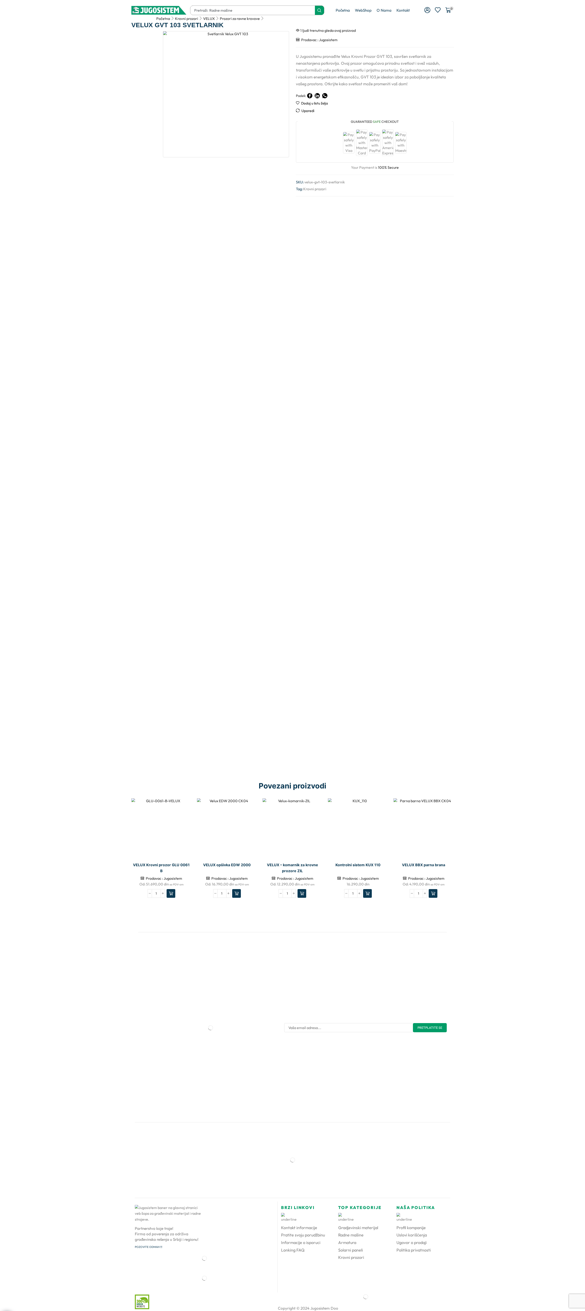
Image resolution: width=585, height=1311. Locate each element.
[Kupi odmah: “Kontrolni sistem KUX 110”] (367, 893)
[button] (427, 10)
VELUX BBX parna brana (423, 865)
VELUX (209, 18)
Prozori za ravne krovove (240, 18)
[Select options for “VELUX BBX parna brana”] (433, 893)
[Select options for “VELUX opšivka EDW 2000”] (236, 893)
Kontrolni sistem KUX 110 (357, 865)
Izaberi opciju (183, 828)
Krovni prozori (186, 18)
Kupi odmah (379, 828)
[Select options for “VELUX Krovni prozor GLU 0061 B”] (171, 893)
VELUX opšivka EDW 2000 (227, 865)
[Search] (319, 10)
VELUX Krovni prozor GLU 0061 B (161, 868)
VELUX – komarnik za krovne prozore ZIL (292, 868)
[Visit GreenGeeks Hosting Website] (140, 1301)
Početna (163, 18)
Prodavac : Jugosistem (319, 40)
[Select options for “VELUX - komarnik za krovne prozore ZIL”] (302, 893)
